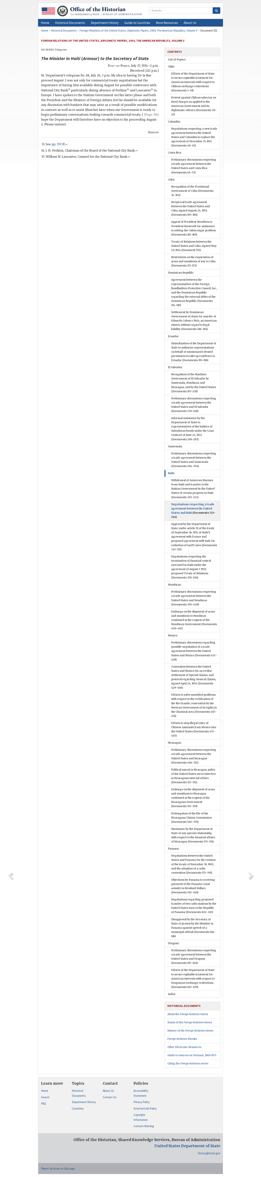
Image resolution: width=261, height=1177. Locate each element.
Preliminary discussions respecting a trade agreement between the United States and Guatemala (193, 460)
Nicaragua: (174, 742)
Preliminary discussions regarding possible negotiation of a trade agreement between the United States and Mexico (194, 651)
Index (171, 994)
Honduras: (174, 584)
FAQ (43, 1103)
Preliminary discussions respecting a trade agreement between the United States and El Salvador (193, 405)
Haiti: (171, 473)
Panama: (173, 848)
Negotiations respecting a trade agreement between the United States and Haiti (193, 511)
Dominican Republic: (181, 272)
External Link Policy (145, 1108)
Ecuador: (173, 336)
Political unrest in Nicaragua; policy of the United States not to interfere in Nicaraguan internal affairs (193, 776)
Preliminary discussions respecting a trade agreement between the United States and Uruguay (193, 957)
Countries (78, 1108)
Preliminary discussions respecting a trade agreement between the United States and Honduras (193, 598)
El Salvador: (175, 367)
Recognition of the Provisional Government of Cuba (192, 191)
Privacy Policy (142, 1102)
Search (45, 1097)
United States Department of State (187, 1146)
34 (128, 89)
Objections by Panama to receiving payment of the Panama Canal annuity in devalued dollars (193, 886)
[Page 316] (151, 114)
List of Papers (177, 59)
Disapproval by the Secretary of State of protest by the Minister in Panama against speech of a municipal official (193, 928)
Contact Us (109, 1097)
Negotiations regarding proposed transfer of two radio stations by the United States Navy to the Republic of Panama (193, 906)
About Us (108, 1091)
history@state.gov (209, 1153)
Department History (84, 1102)
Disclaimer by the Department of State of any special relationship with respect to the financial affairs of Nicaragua (193, 835)
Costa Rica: (175, 152)
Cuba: (171, 179)
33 (69, 89)
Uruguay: (173, 943)
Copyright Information (141, 1117)
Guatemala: (175, 446)
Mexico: (173, 635)
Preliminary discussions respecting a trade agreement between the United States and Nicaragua (193, 756)
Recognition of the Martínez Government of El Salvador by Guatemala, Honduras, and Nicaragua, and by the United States (193, 383)
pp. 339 (57, 144)
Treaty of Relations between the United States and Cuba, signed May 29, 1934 (194, 246)
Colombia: (174, 121)
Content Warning (144, 1126)
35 (152, 89)
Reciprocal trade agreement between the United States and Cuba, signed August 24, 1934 (190, 208)
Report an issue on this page (58, 1168)
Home (44, 1091)
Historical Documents (79, 1093)
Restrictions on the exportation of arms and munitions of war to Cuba (193, 261)
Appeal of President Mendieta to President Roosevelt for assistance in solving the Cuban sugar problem (193, 228)
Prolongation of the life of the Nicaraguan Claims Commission (191, 818)
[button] (70, 23)
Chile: (171, 66)
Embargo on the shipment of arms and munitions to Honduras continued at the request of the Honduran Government (194, 620)
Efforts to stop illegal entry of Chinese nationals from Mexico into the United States (193, 729)
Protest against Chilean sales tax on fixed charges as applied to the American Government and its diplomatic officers (194, 106)
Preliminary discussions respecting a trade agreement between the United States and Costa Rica (193, 166)
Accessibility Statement (141, 1093)
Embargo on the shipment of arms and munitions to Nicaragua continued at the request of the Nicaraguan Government (193, 798)
